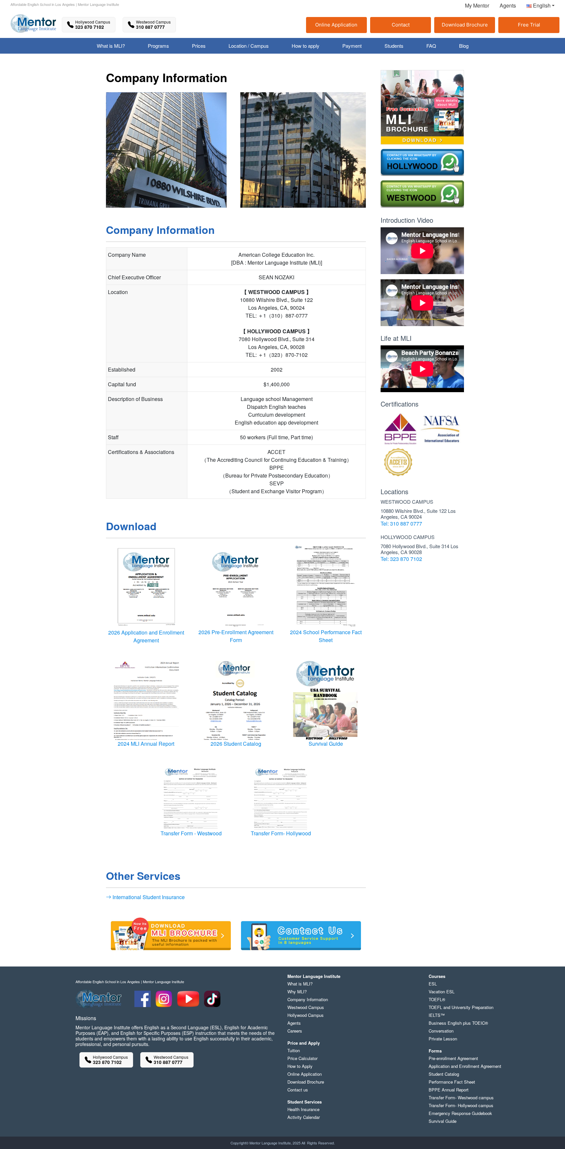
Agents (508, 5)
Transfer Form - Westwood (191, 833)
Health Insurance (303, 1109)
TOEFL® (437, 999)
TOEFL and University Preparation (461, 1007)
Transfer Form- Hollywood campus (461, 1105)
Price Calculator (302, 1058)
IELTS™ (437, 1015)
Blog (464, 45)
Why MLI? (297, 991)
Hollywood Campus (305, 1015)
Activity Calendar (303, 1117)
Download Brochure (465, 25)
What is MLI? (300, 984)
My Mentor (477, 5)
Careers (294, 1031)
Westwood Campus (305, 1007)
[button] (538, 7)
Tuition (293, 1050)
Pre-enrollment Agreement (453, 1058)
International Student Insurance (148, 897)
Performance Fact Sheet (452, 1082)
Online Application (336, 25)
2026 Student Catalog (236, 743)
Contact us (297, 1090)
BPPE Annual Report (449, 1090)
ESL (433, 984)
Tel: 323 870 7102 (401, 559)
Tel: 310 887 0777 (401, 523)
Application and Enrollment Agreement (465, 1066)
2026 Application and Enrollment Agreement (146, 636)
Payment (352, 45)
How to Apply (300, 1066)
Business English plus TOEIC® (458, 1023)
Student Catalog (444, 1074)
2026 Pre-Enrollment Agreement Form (235, 636)
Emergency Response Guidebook (460, 1113)
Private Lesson (443, 1039)
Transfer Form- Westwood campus (461, 1097)
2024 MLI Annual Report (146, 743)
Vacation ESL (441, 991)
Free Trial (529, 25)
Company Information (307, 999)
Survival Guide (326, 743)
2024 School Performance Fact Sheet (326, 636)
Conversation (441, 1031)
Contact (401, 25)
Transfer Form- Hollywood (281, 833)
